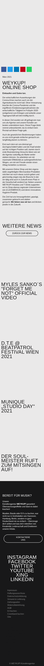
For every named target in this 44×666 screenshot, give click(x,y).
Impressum (12, 590)
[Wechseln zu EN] (24, 620)
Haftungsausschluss (16, 593)
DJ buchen (12, 611)
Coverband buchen (15, 614)
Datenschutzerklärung (16, 596)
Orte (9, 617)
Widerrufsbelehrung (15, 605)
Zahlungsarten (13, 602)
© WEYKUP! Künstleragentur (22, 663)
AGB (9, 608)
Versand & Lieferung (16, 599)
